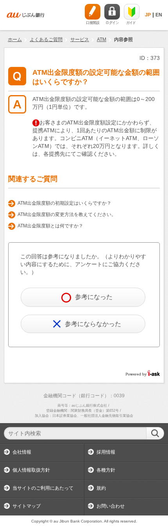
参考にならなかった (93, 324)
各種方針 (106, 470)
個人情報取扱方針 (31, 470)
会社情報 (22, 452)
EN (158, 15)
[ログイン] (112, 12)
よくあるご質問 (46, 39)
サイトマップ (27, 506)
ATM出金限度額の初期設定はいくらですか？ (64, 203)
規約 (101, 488)
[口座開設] (92, 12)
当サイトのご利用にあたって (43, 488)
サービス (79, 39)
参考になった (94, 297)
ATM (101, 39)
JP (148, 15)
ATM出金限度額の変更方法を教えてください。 (67, 214)
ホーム (15, 39)
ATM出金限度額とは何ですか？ (50, 226)
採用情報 (106, 452)
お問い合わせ (111, 506)
